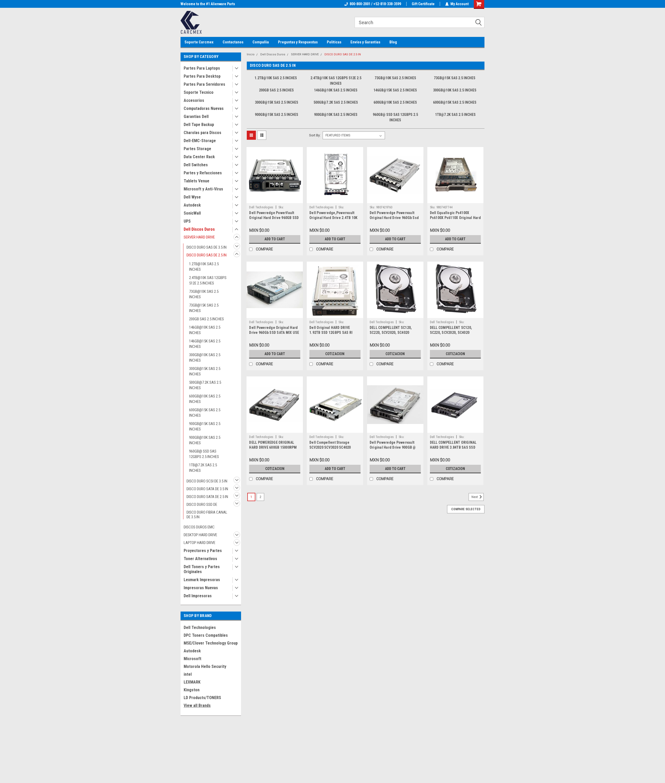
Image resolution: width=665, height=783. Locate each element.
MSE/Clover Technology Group (211, 643)
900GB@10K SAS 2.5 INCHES (204, 440)
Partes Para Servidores (204, 84)
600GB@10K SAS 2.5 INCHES (204, 399)
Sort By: (315, 135)
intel (188, 674)
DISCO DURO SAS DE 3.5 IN (207, 247)
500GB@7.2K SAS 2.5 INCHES (205, 385)
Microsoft (192, 658)
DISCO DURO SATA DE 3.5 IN (207, 489)
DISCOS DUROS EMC (199, 527)
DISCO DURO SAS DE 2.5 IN (207, 255)
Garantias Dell (196, 116)
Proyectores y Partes (203, 550)
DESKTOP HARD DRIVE (200, 535)
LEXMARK (192, 682)
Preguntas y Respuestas (298, 42)
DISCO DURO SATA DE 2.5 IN (207, 496)
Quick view (274, 199)
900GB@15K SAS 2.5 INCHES (204, 426)
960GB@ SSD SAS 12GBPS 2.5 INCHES (204, 454)
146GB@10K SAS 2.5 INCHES (204, 330)
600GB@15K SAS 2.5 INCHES (204, 413)
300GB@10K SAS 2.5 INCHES (204, 358)
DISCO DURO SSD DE (202, 504)
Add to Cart (274, 239)
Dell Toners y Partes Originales (202, 569)
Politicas (334, 42)
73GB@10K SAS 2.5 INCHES (203, 294)
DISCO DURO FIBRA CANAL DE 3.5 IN (207, 514)
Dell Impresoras (198, 595)
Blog (393, 42)
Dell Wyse (192, 197)
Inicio (251, 54)
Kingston (192, 689)
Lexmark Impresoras (202, 579)
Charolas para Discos (202, 132)
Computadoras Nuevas (204, 108)
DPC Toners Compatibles (206, 635)
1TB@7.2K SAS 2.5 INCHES (203, 468)
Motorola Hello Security (205, 666)
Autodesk (192, 205)
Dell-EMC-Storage (200, 140)
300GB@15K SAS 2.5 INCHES (204, 371)
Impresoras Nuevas (201, 587)
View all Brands (197, 705)
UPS (187, 221)
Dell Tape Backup (199, 124)
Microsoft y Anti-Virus (203, 189)
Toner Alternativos (200, 558)
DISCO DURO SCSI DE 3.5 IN (207, 481)
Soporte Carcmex (199, 42)
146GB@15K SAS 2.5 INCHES (204, 344)
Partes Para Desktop (202, 76)
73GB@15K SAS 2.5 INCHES (203, 308)
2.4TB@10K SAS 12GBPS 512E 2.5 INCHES (208, 280)
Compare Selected (465, 509)
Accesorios (194, 100)
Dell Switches (196, 164)
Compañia (260, 42)
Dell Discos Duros (199, 229)
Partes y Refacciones (203, 172)
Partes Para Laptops (202, 68)
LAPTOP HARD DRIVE (199, 542)
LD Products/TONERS (202, 697)
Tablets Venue (196, 180)
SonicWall (192, 213)
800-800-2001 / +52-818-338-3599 (375, 4)
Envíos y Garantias (365, 42)
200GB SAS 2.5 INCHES (206, 319)
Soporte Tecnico (199, 92)
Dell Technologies (200, 627)
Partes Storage (197, 148)
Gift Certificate (423, 4)
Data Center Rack (199, 156)
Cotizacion (334, 354)
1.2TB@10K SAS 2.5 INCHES (204, 267)
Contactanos (233, 42)
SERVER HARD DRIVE (199, 237)
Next (475, 497)
